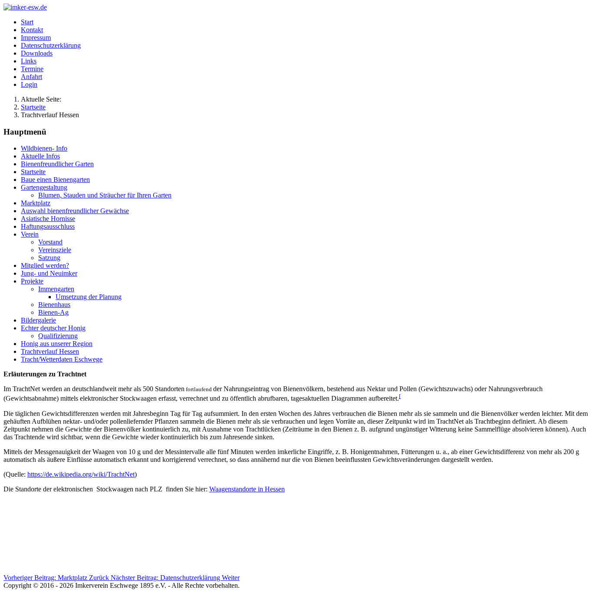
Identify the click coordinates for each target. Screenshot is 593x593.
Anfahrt (31, 76)
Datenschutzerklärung (51, 45)
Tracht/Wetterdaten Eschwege (61, 359)
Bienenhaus (54, 304)
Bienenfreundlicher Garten (57, 164)
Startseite (33, 171)
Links (28, 61)
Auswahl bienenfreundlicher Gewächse (75, 210)
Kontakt (32, 29)
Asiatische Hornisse (48, 218)
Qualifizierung (58, 335)
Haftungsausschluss (48, 226)
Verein (30, 234)
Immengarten (56, 289)
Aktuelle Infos (40, 156)
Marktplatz (35, 203)
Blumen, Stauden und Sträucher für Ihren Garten (104, 195)
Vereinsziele (54, 250)
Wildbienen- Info (44, 148)
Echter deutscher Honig (53, 328)
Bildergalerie (38, 320)
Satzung (49, 257)
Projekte (32, 281)
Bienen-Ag (53, 312)
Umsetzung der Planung (89, 296)
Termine (32, 68)
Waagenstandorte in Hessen (247, 489)
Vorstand (50, 242)
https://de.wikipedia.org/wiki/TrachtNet (81, 474)
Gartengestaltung (44, 187)
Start (27, 22)
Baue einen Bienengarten (55, 179)
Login (29, 84)
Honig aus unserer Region (56, 343)
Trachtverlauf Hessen (50, 351)
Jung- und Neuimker (49, 273)
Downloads (37, 53)
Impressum (36, 37)
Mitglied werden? (45, 265)
